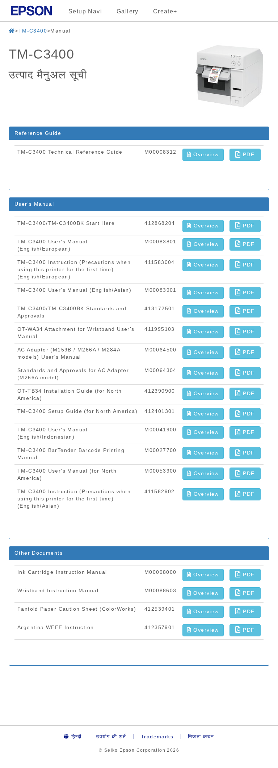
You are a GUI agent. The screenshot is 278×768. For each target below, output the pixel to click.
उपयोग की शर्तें (111, 736)
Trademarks (157, 736)
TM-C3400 (32, 31)
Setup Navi (85, 11)
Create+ (165, 11)
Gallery (128, 11)
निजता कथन (201, 736)
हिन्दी (76, 736)
